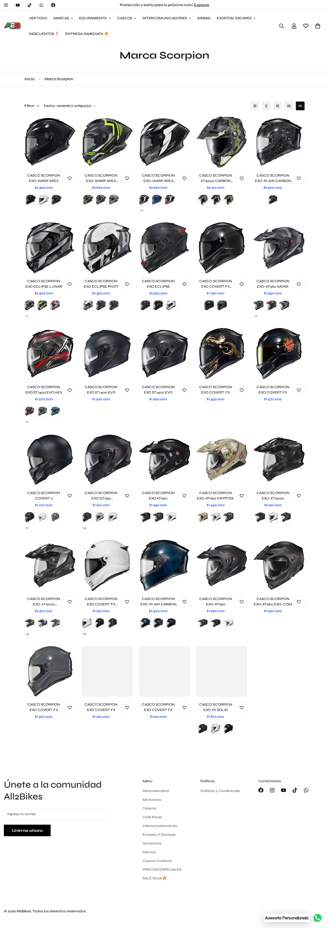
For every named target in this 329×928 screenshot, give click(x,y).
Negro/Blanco (101, 200)
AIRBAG (204, 18)
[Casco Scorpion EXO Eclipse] (164, 248)
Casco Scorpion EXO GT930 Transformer (101, 496)
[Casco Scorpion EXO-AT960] (221, 565)
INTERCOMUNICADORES (164, 18)
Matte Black (145, 305)
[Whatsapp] (41, 5)
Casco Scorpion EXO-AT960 (215, 601)
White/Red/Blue (55, 305)
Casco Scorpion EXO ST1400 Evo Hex (43, 390)
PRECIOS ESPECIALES (162, 869)
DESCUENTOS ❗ (44, 34)
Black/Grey (258, 305)
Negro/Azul (157, 200)
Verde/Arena (203, 200)
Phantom (101, 305)
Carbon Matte (158, 623)
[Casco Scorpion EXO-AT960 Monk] (279, 248)
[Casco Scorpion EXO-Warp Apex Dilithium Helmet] (164, 142)
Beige (203, 517)
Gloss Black (209, 305)
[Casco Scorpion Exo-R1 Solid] (221, 671)
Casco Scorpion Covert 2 (43, 496)
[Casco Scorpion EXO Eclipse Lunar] (50, 248)
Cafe (55, 623)
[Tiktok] (30, 5)
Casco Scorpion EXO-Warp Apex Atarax (101, 178)
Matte (29, 517)
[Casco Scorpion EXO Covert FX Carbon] (221, 248)
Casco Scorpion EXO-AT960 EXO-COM (273, 601)
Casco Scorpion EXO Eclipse (158, 284)
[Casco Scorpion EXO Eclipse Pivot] (107, 248)
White (88, 305)
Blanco (44, 200)
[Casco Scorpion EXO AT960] (164, 459)
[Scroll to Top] (319, 900)
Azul (42, 623)
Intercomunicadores (160, 826)
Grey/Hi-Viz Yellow (284, 305)
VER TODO (38, 18)
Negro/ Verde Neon (228, 200)
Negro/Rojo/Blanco (170, 200)
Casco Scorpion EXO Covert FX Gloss (101, 602)
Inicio (29, 79)
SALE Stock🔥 (155, 878)
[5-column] (300, 106)
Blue (145, 623)
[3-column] (277, 106)
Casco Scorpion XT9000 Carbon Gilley (215, 178)
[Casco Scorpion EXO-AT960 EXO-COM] (279, 565)
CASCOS (124, 18)
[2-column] (266, 106)
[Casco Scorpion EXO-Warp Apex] (50, 142)
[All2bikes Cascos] (13, 26)
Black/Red (271, 305)
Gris (55, 517)
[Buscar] (281, 26)
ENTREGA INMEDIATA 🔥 (86, 34)
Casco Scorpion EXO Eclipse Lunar (43, 284)
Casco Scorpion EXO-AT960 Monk (273, 284)
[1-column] (255, 106)
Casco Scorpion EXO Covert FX (215, 390)
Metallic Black (158, 305)
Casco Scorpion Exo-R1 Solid (215, 707)
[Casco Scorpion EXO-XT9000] (279, 459)
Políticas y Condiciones (220, 791)
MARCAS (61, 18)
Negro (31, 200)
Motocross (152, 799)
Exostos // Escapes (159, 834)
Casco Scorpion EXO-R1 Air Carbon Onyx (273, 178)
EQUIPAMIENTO (93, 18)
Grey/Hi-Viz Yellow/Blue (42, 305)
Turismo (150, 808)
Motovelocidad (156, 791)
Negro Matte (56, 200)
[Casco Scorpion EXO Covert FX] (221, 353)
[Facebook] (53, 5)
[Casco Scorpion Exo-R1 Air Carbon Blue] (164, 565)
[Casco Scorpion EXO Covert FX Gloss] (107, 565)
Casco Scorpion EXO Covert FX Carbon (215, 284)
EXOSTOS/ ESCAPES (234, 18)
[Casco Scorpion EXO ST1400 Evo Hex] (50, 353)
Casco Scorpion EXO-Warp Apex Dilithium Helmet (158, 178)
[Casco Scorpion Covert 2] (50, 459)
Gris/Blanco (114, 200)
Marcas (149, 852)
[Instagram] (6, 5)
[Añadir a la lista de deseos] (70, 178)
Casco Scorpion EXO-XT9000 (273, 496)
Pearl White (171, 305)
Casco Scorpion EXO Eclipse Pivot (101, 284)
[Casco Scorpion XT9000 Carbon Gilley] (221, 142)
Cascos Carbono (157, 861)
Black (145, 517)
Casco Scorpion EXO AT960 (158, 496)
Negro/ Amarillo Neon (88, 200)
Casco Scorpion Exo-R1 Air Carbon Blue (158, 602)
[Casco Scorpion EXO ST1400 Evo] (107, 353)
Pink (114, 305)
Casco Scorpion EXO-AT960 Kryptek (215, 496)
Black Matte (203, 729)
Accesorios (152, 843)
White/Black (29, 305)
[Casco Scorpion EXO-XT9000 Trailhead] (50, 565)
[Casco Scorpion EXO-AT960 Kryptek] (221, 459)
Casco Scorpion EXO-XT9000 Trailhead (43, 602)
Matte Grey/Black (42, 411)
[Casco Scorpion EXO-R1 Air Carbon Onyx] (279, 142)
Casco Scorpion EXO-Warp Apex (43, 178)
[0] (318, 26)
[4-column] (289, 106)
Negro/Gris (216, 200)
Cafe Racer (152, 817)
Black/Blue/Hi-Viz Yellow (55, 411)
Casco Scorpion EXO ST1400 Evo (101, 390)
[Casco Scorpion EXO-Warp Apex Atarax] (107, 142)
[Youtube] (18, 5)
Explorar (201, 5)
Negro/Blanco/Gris (144, 200)
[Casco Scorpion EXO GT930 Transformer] (107, 459)
